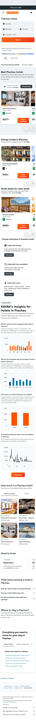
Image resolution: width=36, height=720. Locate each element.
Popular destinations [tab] (23, 644)
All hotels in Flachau (7, 678)
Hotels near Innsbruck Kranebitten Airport (17, 661)
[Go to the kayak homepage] (13, 13)
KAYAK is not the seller (10, 708)
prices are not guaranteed (9, 702)
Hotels (16, 686)
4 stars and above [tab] (9, 493)
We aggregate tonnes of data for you (15, 711)
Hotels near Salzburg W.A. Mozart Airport (17, 655)
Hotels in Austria (8, 688)
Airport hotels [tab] (8, 644)
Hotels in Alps (18, 688)
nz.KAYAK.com (8, 686)
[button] (34, 8)
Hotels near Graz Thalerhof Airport (15, 658)
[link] (9, 255)
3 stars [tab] (26, 493)
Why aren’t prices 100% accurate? (14, 714)
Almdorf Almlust (8, 215)
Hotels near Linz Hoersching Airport (15, 663)
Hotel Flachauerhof (9, 108)
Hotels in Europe (24, 686)
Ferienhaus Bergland (9, 164)
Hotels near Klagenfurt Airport (14, 666)
